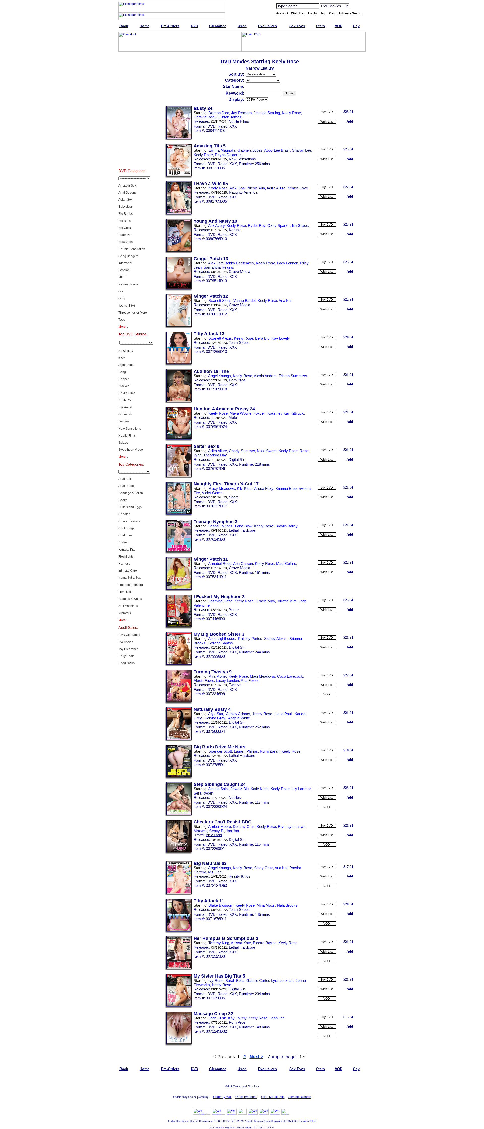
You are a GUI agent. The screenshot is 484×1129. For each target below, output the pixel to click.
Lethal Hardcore (242, 530)
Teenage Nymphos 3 (215, 521)
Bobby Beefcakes (239, 263)
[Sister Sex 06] (178, 477)
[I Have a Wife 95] (178, 214)
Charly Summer (242, 451)
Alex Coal (237, 188)
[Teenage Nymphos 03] (178, 552)
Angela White (238, 718)
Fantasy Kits (126, 549)
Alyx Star (215, 714)
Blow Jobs (125, 242)
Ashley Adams (237, 714)
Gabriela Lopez (249, 150)
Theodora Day (215, 455)
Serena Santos (220, 643)
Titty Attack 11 (209, 900)
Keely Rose (291, 113)
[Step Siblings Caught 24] (178, 815)
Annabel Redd (219, 563)
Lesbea (123, 421)
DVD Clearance (129, 635)
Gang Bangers (128, 256)
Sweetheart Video (130, 449)
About (248, 1121)
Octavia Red (204, 117)
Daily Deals (126, 656)
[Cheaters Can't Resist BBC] (178, 853)
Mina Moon (266, 905)
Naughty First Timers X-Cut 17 (226, 483)
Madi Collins (286, 563)
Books (122, 500)
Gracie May (265, 601)
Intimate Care (127, 570)
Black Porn (125, 235)
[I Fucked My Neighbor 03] (178, 627)
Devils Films (126, 393)
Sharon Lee (301, 150)
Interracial (125, 263)
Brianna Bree (286, 488)
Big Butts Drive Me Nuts (219, 746)
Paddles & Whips (130, 599)
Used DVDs (132, 84)
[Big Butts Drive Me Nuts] (178, 778)
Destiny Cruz (244, 826)
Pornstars (132, 134)
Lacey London (227, 680)
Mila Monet (217, 676)
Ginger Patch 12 (211, 296)
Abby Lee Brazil (277, 150)
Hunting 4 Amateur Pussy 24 (224, 408)
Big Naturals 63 (210, 863)
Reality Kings (239, 876)
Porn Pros (237, 380)
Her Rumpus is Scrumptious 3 (226, 938)
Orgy (121, 298)
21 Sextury (125, 351)
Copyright (276, 1121)
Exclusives (132, 71)
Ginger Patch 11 (211, 559)
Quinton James (228, 117)
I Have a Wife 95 (211, 183)
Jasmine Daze (220, 601)
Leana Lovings (220, 526)
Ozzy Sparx (277, 225)
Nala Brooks (287, 905)
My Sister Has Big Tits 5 (219, 976)
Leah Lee (277, 1018)
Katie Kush (259, 789)
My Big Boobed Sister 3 (219, 634)
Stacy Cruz (263, 868)
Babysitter (125, 206)
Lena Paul (283, 714)
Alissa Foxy (263, 488)
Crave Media (239, 271)
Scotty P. (216, 831)
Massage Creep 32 (213, 1013)
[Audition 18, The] (178, 402)
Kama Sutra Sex (129, 577)
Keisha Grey (214, 718)
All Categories (132, 109)
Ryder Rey (256, 225)
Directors (132, 160)
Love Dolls (125, 592)
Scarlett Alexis (220, 338)
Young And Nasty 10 (215, 221)
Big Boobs (125, 214)
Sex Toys (132, 97)
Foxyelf (259, 413)
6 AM (121, 358)
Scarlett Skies (219, 300)
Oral (121, 291)
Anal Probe (126, 486)
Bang (122, 372)
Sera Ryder (203, 793)
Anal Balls (125, 479)
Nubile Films (127, 435)
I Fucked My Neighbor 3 (219, 596)
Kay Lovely (280, 338)
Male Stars (132, 147)
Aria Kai (285, 300)
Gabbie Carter (257, 980)
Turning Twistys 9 (213, 671)
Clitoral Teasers (129, 521)
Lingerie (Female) (130, 585)
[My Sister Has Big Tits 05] (178, 1007)
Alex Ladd (214, 835)
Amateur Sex (127, 185)
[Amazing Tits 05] (178, 177)
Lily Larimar (301, 789)
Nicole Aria (256, 188)
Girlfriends (125, 414)
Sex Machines (128, 606)
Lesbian (124, 270)
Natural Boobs (128, 284)
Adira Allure (276, 188)
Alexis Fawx (204, 680)
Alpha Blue (126, 365)
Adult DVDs (132, 59)
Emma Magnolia (221, 150)
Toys (121, 319)
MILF (121, 277)
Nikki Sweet (267, 451)
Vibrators (124, 613)
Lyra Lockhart (282, 980)
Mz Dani (215, 872)
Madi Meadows (262, 676)
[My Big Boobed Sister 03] (178, 665)
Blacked (124, 386)
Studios (132, 122)
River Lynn (286, 826)
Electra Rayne (264, 943)
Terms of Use (261, 1121)
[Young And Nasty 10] (178, 252)
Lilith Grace (298, 225)
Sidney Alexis (274, 638)
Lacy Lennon (287, 263)
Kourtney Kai (278, 413)
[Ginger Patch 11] (178, 590)
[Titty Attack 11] (178, 932)
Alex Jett (215, 263)
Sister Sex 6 (206, 446)
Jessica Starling (267, 113)
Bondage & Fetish (130, 493)
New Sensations (129, 428)
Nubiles (235, 797)
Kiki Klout (244, 488)
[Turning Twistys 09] (178, 703)
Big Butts (124, 221)
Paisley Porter (249, 638)
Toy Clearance (128, 649)
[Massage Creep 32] (178, 1044)
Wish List (326, 121)
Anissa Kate (241, 943)
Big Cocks (125, 228)
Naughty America (243, 192)
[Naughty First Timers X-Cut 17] (178, 515)
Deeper (123, 379)
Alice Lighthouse (221, 638)
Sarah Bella (234, 980)
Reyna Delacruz (228, 154)
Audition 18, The (211, 371)
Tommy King (218, 943)
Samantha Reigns (218, 267)
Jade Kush (217, 1018)
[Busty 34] (178, 139)
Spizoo (123, 442)
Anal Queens (127, 192)
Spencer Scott (220, 751)
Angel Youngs (219, 376)
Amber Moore (219, 826)
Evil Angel (125, 407)
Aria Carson (243, 563)
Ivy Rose (215, 980)
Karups (235, 230)
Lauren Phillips (246, 751)
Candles (124, 514)
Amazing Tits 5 (210, 145)
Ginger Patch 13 (211, 258)
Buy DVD (326, 112)
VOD (326, 694)
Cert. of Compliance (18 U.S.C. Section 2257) (216, 1121)
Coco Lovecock (290, 676)
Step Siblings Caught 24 (220, 784)
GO (356, 5)
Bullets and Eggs (130, 507)
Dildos (122, 542)
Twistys (235, 685)
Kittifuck (297, 413)
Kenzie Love (297, 188)
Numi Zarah (269, 751)
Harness (124, 563)
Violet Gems (212, 493)
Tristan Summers (293, 376)
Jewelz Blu (240, 789)
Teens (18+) (126, 305)
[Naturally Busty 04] (178, 740)
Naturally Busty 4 (212, 709)
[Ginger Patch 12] (178, 327)
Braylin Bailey (286, 526)
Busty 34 (203, 108)
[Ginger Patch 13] (178, 289)
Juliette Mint (286, 601)
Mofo (233, 417)
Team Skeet (239, 342)
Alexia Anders (265, 376)
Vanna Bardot (244, 300)
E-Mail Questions (178, 1121)
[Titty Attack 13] (178, 365)
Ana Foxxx (250, 680)
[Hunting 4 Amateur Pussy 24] (178, 440)
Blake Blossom (220, 905)
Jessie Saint (218, 789)
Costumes (125, 535)
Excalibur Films (307, 1121)
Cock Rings (126, 528)
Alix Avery (216, 225)
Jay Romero (241, 113)
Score (234, 497)
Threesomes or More (132, 312)
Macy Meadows (221, 488)
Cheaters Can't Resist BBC (222, 822)
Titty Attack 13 (209, 333)
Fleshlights (125, 556)
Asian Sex (125, 199)
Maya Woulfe (240, 413)
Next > (256, 1056)
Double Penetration (131, 249)
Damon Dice (218, 113)
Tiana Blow (243, 526)
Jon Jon (232, 831)
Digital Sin (125, 400)
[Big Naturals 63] (178, 894)
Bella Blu (262, 338)
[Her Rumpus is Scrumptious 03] (178, 969)
